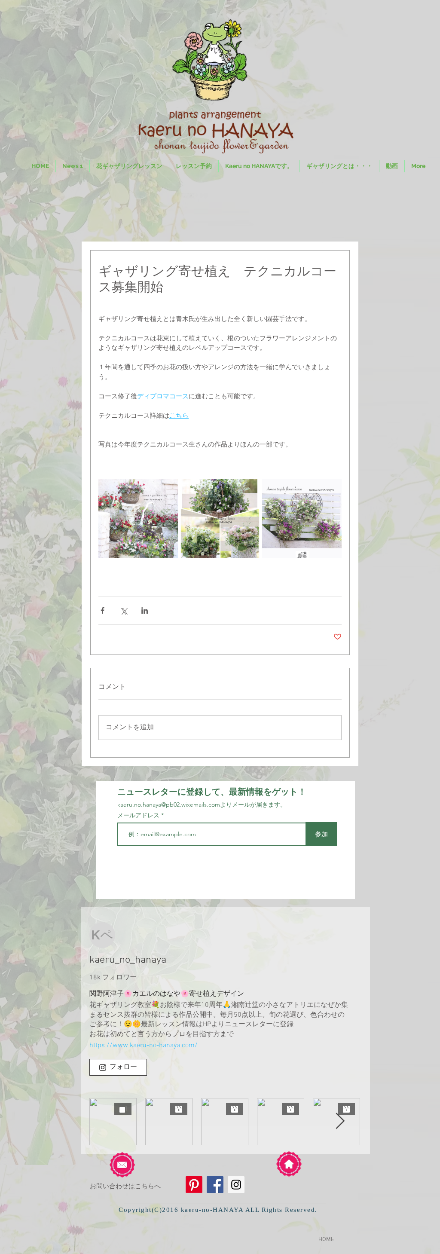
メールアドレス (139, 815)
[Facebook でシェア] (102, 610)
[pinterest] (194, 1184)
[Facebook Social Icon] (215, 1184)
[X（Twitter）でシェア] (123, 610)
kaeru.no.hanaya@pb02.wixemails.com (168, 804)
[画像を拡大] (138, 518)
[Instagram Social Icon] (236, 1184)
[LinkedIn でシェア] (145, 610)
